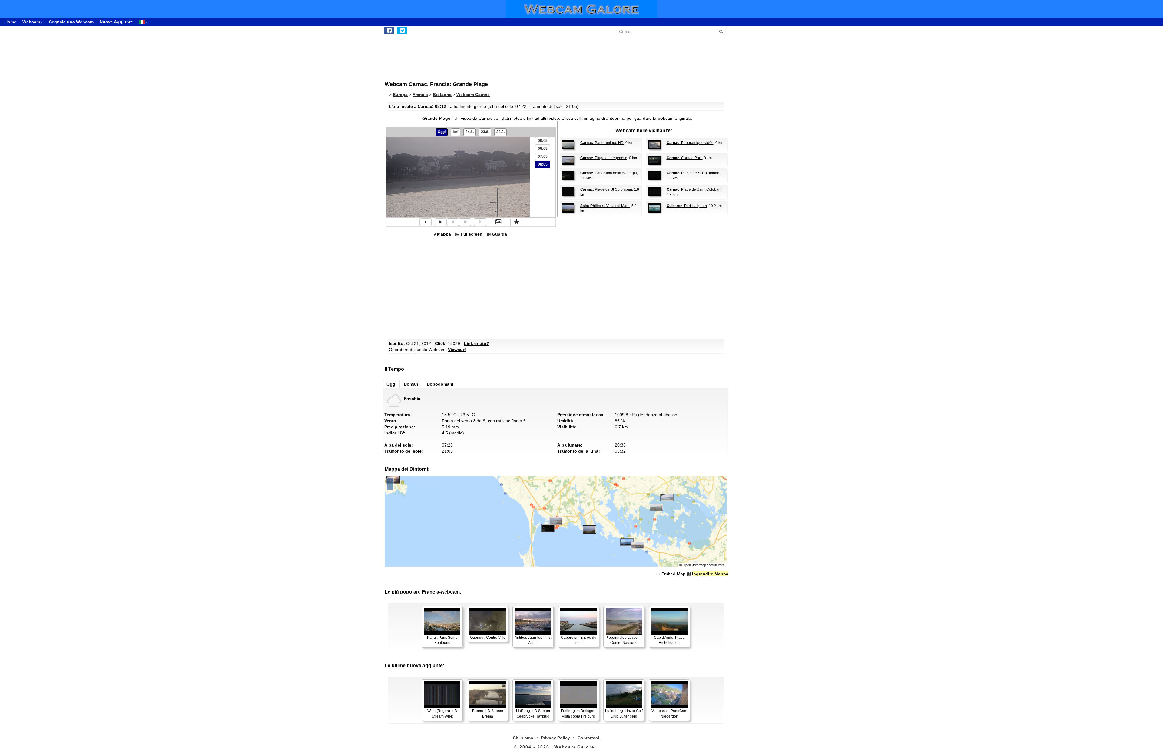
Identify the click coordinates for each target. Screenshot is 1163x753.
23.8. (485, 132)
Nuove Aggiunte (116, 21)
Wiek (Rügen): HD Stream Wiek (442, 713)
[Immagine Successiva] (480, 222)
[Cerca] (721, 31)
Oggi (442, 132)
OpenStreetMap (694, 565)
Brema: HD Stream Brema (487, 713)
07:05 (543, 156)
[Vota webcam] (516, 222)
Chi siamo (523, 737)
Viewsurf (457, 349)
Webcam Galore (574, 747)
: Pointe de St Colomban (693, 173)
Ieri (455, 132)
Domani (411, 384)
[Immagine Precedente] (425, 222)
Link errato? (476, 343)
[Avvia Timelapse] (441, 222)
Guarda (499, 234)
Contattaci (588, 737)
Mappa (444, 234)
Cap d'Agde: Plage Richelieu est (669, 640)
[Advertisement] (533, 55)
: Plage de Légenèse (603, 158)
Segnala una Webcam (71, 21)
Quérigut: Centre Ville (487, 637)
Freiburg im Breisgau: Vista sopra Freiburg (578, 713)
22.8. (500, 132)
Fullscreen (471, 234)
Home (10, 21)
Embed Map (673, 573)
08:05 (543, 164)
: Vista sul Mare (605, 206)
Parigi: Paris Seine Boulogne (442, 640)
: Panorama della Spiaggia (608, 173)
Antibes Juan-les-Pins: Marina (533, 640)
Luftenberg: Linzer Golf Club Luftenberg (624, 713)
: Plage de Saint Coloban (694, 189)
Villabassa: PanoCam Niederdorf (669, 713)
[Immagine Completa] (498, 222)
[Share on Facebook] (389, 30)
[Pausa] (453, 222)
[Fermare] (465, 222)
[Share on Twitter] (402, 30)
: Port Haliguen (687, 206)
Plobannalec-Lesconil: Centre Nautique (623, 640)
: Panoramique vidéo (690, 143)
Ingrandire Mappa (710, 573)
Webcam (31, 21)
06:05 (543, 148)
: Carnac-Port (684, 158)
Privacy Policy (555, 737)
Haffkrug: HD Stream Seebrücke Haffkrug (533, 713)
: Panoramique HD (602, 143)
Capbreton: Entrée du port (578, 640)
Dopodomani (440, 384)
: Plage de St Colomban (606, 189)
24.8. (470, 132)
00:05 (543, 141)
